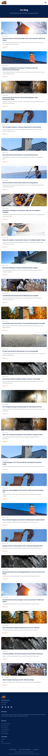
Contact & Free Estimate (5, 743)
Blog (2, 741)
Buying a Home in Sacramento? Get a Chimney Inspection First (22, 546)
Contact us (36, 749)
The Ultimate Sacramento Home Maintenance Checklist (20, 296)
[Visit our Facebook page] (2, 707)
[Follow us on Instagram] (11, 707)
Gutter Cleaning (4, 731)
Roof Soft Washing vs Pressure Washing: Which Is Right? (20, 268)
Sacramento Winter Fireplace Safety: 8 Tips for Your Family (21, 379)
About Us (3, 739)
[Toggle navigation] (45, 2)
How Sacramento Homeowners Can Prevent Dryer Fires (20, 155)
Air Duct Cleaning (4, 727)
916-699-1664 (3, 704)
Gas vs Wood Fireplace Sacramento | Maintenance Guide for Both (23, 520)
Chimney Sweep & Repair (5, 723)
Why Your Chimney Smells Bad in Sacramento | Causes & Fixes (22, 434)
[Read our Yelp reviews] (5, 707)
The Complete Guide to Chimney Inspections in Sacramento (21, 127)
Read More (4, 47)
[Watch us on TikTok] (8, 707)
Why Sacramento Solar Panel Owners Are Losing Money (20, 183)
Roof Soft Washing (4, 733)
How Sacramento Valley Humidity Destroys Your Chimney (20, 628)
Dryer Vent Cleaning (5, 725)
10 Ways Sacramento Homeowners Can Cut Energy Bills (20, 351)
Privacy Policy (12, 749)
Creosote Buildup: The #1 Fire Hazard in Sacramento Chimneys (22, 654)
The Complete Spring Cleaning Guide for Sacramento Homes (22, 407)
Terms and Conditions (24, 749)
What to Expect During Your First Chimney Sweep (18, 680)
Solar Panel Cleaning (5, 729)
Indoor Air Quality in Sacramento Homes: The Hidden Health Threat (23, 240)
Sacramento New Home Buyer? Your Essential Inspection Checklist (23, 323)
